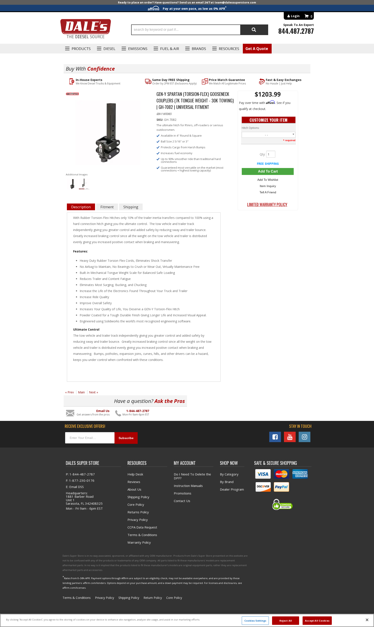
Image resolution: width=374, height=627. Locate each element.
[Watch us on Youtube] (290, 437)
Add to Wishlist (267, 179)
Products (81, 48)
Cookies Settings (255, 620)
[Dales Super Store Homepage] (85, 30)
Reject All (285, 620)
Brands (199, 48)
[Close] (367, 620)
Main (81, 392)
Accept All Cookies (317, 620)
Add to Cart (268, 171)
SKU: (160, 120)
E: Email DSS (75, 487)
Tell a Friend (268, 192)
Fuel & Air (169, 48)
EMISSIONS (137, 48)
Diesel (109, 48)
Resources (229, 48)
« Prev (69, 392)
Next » (93, 392)
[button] (199, 29)
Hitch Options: (250, 128)
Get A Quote (256, 48)
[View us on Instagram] (304, 437)
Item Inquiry (268, 186)
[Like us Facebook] (275, 437)
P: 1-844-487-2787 (80, 474)
